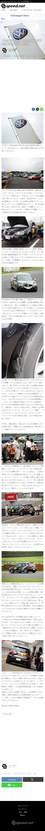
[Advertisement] (22, 83)
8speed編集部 (13, 49)
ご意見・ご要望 (22, 812)
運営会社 (22, 815)
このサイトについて (22, 806)
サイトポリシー (22, 809)
